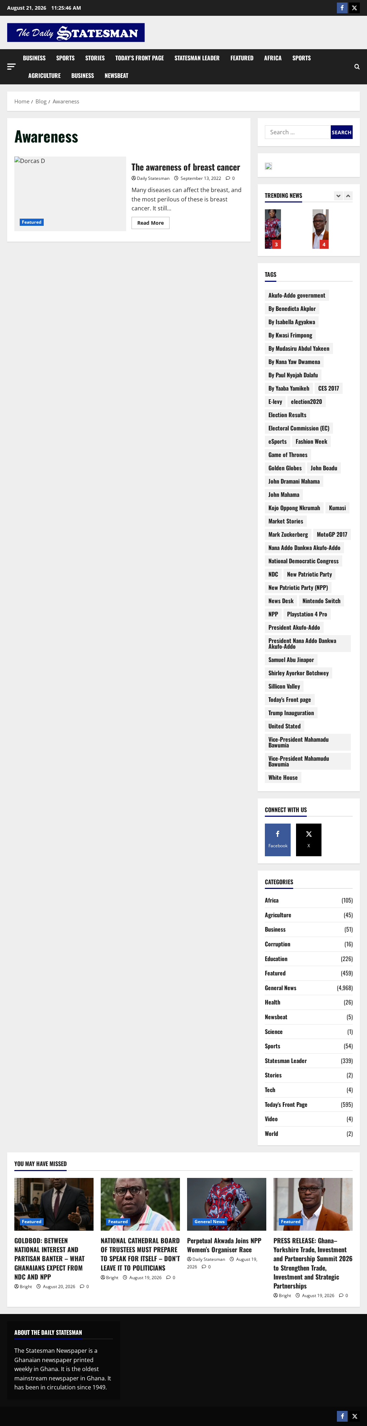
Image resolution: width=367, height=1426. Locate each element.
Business (34, 57)
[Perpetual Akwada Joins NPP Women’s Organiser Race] (226, 1204)
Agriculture (44, 75)
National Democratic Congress (303, 560)
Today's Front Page (286, 1104)
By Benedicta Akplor (292, 308)
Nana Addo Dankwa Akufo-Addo (304, 547)
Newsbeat (116, 75)
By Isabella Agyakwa (291, 321)
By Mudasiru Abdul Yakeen (298, 348)
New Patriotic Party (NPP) (298, 587)
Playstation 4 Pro (307, 614)
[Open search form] (357, 67)
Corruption (277, 944)
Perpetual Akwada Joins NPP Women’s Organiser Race (273, 229)
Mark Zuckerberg (288, 534)
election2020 (306, 401)
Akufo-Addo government (296, 295)
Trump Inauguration (291, 712)
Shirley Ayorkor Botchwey (298, 672)
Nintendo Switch (321, 600)
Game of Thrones (288, 454)
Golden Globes (285, 467)
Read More (153, 221)
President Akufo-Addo (294, 627)
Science (274, 1031)
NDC (273, 574)
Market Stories (285, 521)
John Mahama (283, 494)
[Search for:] (298, 132)
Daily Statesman (153, 178)
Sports (65, 57)
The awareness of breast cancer (70, 194)
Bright (26, 1286)
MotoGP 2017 (332, 534)
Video (271, 1118)
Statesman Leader (197, 57)
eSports (277, 441)
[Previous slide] (338, 195)
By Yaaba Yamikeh (288, 388)
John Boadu (324, 467)
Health (272, 1002)
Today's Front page (289, 699)
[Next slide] (348, 195)
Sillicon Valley (284, 686)
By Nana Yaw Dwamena (294, 361)
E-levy (275, 401)
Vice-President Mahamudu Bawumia (298, 761)
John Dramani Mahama (294, 481)
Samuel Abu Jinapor (291, 659)
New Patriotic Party (309, 574)
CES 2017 (328, 388)
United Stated (284, 726)
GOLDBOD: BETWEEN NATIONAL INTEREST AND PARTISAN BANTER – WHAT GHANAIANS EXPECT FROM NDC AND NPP (49, 1258)
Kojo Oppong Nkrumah (294, 507)
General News (280, 987)
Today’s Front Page (139, 57)
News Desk (281, 600)
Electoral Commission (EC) (298, 428)
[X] (354, 8)
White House (283, 777)
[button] (11, 67)
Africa (273, 57)
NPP (273, 614)
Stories (95, 57)
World (271, 1133)
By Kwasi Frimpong (290, 335)
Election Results (287, 414)
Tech (270, 1089)
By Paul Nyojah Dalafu (293, 375)
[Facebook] (342, 8)
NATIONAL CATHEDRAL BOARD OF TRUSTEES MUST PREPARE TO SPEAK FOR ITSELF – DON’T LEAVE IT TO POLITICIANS (140, 1254)
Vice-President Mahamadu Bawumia (298, 742)
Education (276, 958)
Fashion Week (311, 441)
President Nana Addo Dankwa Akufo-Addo (302, 643)
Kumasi (337, 507)
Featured (241, 57)
